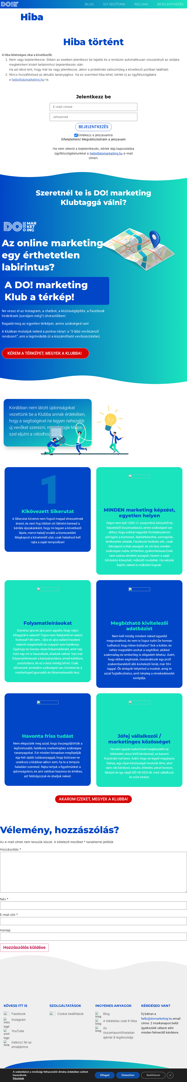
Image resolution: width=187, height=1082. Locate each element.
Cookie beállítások (70, 1014)
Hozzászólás (10, 849)
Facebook (19, 1014)
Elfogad (104, 1075)
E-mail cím (9, 914)
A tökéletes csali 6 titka (120, 1021)
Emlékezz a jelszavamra (95, 135)
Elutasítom (128, 1075)
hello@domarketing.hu (28, 79)
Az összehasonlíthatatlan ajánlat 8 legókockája (119, 1032)
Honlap (5, 930)
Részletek (18, 1078)
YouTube (18, 1031)
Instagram (19, 1019)
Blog (89, 4)
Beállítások (153, 1075)
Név (4, 899)
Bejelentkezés (170, 4)
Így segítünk (114, 4)
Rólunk (141, 4)
